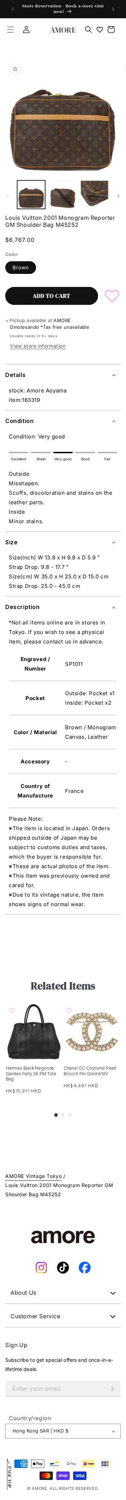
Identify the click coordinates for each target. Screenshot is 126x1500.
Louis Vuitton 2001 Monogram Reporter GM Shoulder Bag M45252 (59, 1189)
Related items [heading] (63, 986)
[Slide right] (118, 196)
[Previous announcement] (13, 9)
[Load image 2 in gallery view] (63, 194)
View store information (37, 346)
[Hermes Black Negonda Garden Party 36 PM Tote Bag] (34, 1031)
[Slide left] (7, 196)
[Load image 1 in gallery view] (31, 194)
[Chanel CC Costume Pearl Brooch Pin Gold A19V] (92, 1031)
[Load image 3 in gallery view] (94, 194)
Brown (21, 267)
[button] (10, 29)
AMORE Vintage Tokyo (33, 1176)
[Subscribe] (112, 1388)
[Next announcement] (113, 9)
